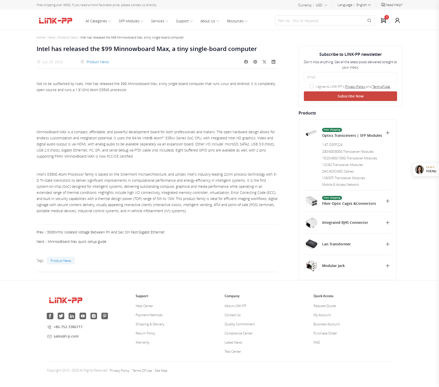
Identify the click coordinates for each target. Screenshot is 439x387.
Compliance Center (239, 333)
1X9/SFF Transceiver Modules (343, 178)
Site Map (161, 370)
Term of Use (381, 86)
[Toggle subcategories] (387, 132)
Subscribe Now (351, 96)
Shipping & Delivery (150, 324)
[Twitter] (264, 62)
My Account (322, 315)
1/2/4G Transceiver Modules (342, 164)
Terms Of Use (142, 370)
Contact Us (233, 315)
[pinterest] (255, 62)
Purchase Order (325, 333)
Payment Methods (149, 315)
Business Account (326, 324)
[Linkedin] (274, 62)
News (52, 37)
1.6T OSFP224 (332, 144)
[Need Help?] (383, 5)
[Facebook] (246, 62)
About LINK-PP (235, 306)
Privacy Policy (355, 86)
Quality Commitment (240, 324)
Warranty (142, 342)
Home (41, 37)
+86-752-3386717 (68, 326)
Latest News (233, 342)
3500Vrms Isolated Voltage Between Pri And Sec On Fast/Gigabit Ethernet (106, 232)
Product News (68, 37)
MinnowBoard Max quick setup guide (77, 241)
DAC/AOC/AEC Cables (338, 171)
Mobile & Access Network (340, 184)
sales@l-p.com (66, 336)
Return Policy (145, 333)
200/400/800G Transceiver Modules (348, 151)
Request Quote (324, 306)
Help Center (144, 306)
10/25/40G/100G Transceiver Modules (349, 158)
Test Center (233, 351)
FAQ (316, 342)
